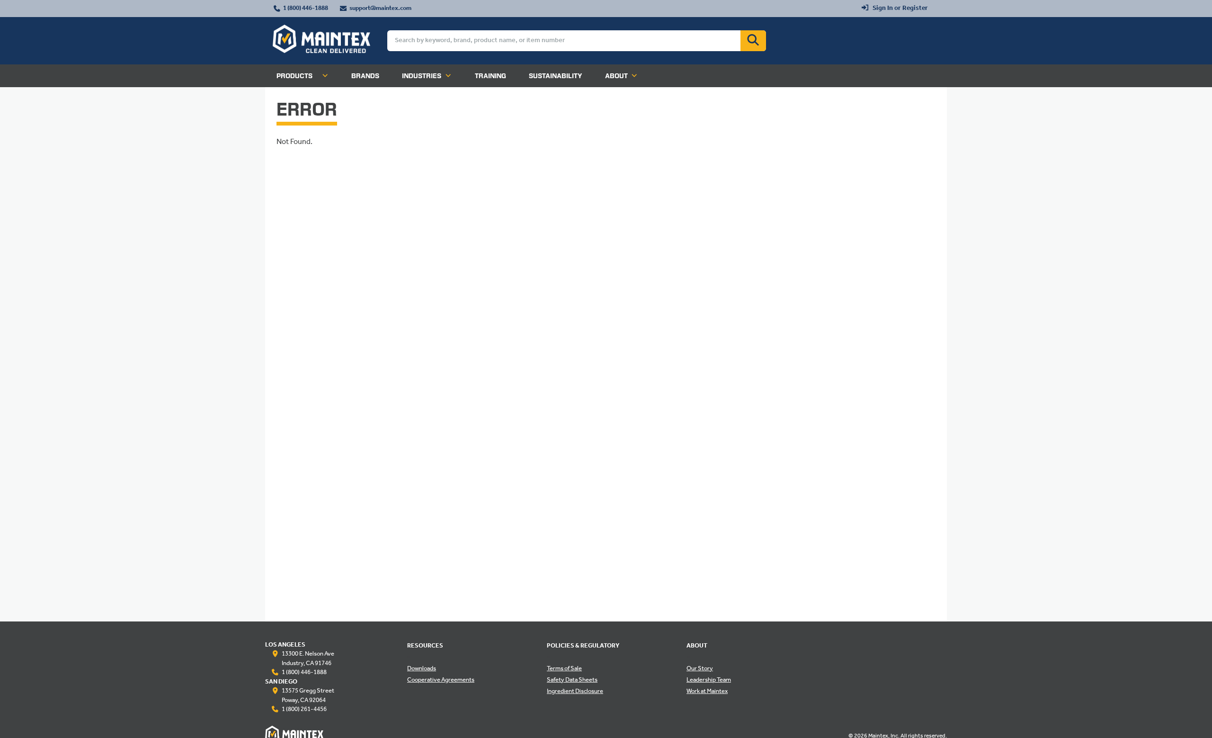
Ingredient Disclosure (575, 691)
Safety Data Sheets (572, 680)
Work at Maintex (707, 691)
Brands (365, 76)
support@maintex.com (380, 8)
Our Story (699, 669)
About (616, 76)
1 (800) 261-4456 (304, 709)
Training (490, 76)
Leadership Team (708, 680)
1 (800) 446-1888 (305, 8)
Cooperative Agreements (440, 680)
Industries (421, 76)
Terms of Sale (564, 669)
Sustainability (555, 76)
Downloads (421, 669)
